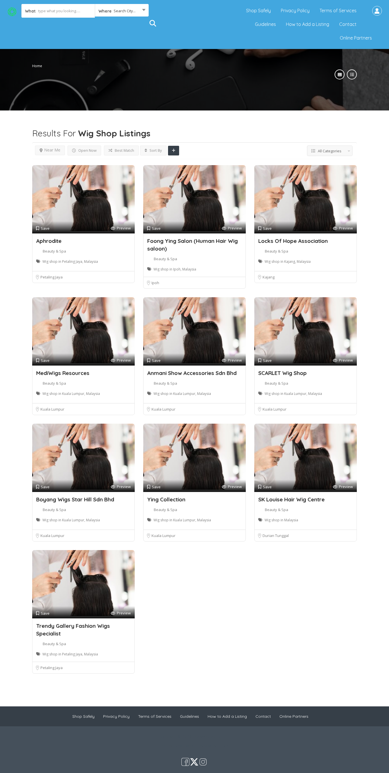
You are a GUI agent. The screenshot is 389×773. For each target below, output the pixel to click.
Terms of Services (338, 10)
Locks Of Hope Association (293, 240)
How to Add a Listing (307, 24)
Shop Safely (258, 10)
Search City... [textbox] (125, 10)
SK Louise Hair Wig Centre (291, 499)
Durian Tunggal (276, 535)
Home (37, 65)
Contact (348, 24)
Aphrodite (49, 240)
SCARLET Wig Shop (282, 373)
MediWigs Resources (62, 373)
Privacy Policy (295, 10)
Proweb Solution (213, 745)
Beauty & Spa (54, 251)
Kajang (269, 277)
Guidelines (265, 24)
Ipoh (155, 282)
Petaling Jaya (51, 277)
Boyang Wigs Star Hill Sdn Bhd (75, 499)
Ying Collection (166, 499)
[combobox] (121, 10)
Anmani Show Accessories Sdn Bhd (192, 373)
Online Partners (356, 38)
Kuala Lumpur (52, 409)
